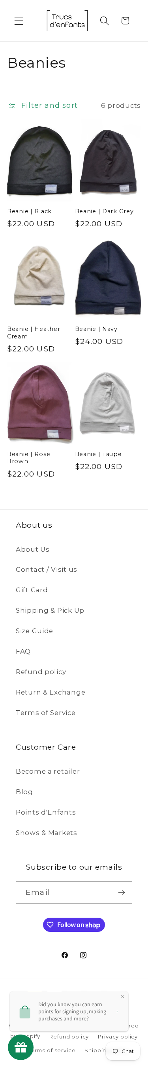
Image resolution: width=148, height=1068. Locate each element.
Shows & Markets (46, 833)
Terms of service (51, 1050)
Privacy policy (118, 1036)
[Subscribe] (121, 892)
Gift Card (32, 590)
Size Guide (34, 631)
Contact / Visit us (46, 569)
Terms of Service (46, 713)
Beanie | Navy (96, 329)
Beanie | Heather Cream (33, 332)
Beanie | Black (29, 211)
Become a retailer (48, 771)
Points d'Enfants (46, 812)
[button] (19, 20)
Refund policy (41, 672)
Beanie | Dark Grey (104, 211)
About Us (33, 549)
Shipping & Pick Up (50, 610)
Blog (24, 792)
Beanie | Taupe (98, 454)
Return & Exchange (50, 692)
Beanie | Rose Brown (28, 458)
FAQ (23, 651)
